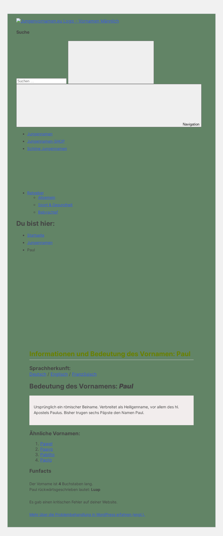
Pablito (47, 454)
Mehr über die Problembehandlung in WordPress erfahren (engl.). (87, 514)
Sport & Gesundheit (55, 204)
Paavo (46, 449)
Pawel (46, 443)
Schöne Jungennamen (47, 148)
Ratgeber (35, 192)
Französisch (84, 374)
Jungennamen (39, 133)
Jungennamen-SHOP (46, 141)
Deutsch (37, 374)
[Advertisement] (111, 294)
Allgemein (46, 197)
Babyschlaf (48, 212)
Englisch (59, 374)
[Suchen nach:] (42, 80)
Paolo (46, 460)
